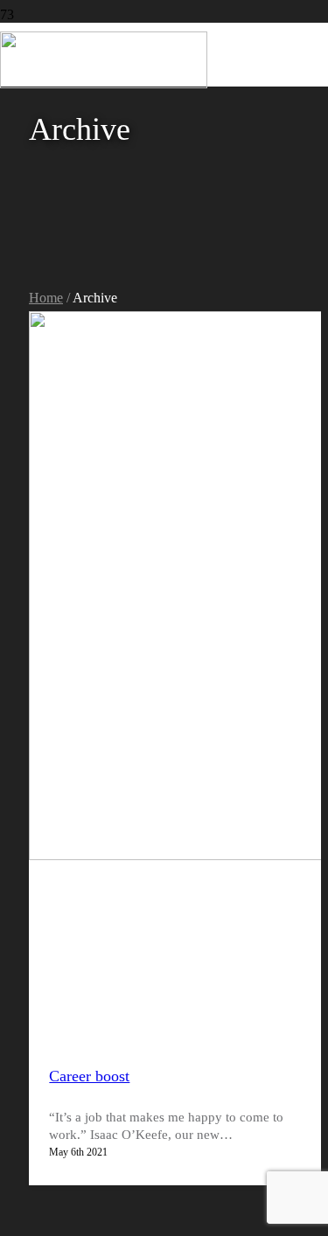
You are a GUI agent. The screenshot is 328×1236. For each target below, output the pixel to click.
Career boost (89, 1076)
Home (46, 297)
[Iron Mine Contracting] (103, 83)
